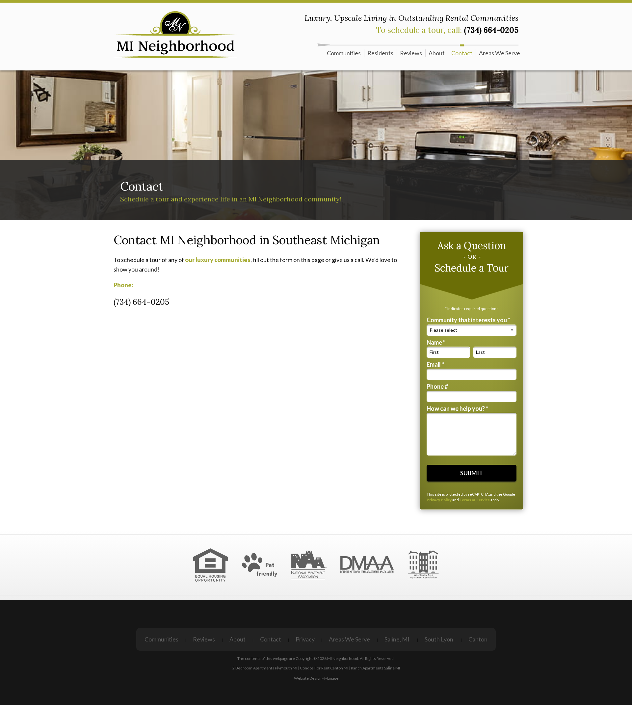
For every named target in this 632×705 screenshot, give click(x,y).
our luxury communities (217, 259)
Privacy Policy (439, 500)
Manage (331, 678)
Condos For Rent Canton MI (324, 668)
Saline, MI (396, 639)
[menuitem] (344, 53)
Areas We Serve (499, 53)
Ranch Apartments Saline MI (375, 668)
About (437, 53)
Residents (380, 53)
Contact (461, 53)
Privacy (305, 639)
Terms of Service (475, 500)
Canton (477, 639)
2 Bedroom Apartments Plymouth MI (264, 668)
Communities (344, 53)
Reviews (411, 53)
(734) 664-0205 (491, 30)
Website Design (308, 678)
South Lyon (439, 639)
